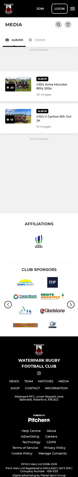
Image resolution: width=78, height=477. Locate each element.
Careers (51, 436)
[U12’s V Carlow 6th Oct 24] (18, 116)
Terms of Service (25, 448)
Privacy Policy (55, 448)
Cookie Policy (21, 453)
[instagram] (39, 374)
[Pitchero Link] (39, 421)
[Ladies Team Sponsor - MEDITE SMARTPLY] (52, 297)
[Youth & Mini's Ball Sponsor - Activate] (25, 312)
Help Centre (31, 431)
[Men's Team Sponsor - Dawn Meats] (25, 283)
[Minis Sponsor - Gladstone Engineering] (52, 312)
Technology (31, 442)
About (51, 431)
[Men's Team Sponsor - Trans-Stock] (25, 297)
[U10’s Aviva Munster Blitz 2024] (18, 84)
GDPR (51, 442)
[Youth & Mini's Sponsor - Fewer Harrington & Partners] (52, 283)
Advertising (30, 436)
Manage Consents (53, 453)
